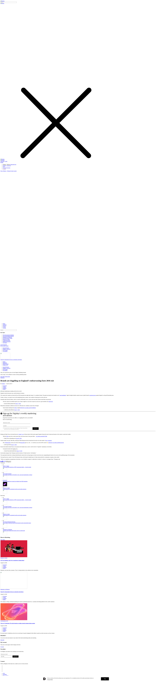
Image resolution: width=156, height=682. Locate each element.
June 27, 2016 (18, 403)
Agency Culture (6, 466)
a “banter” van (20, 434)
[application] (78, 679)
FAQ (4, 166)
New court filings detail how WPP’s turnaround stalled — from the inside (17, 467)
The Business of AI (4, 620)
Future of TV (5, 365)
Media (4, 361)
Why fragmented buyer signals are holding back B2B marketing (15, 481)
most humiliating (63, 395)
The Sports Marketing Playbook (9, 521)
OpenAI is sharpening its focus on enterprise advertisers (11, 359)
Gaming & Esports (6, 340)
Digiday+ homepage (7, 165)
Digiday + (5, 171)
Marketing (5, 362)
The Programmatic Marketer (8, 336)
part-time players (93, 395)
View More (2, 539)
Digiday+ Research (6, 349)
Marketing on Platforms (7, 337)
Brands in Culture (6, 339)
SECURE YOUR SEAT (5, 376)
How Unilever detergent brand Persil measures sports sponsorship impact (17, 522)
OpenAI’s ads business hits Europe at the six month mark (14, 530)
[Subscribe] (2, 160)
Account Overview (6, 167)
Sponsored (5, 480)
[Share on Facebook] (2, 461)
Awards (15, 171)
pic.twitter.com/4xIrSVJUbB (41, 436)
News (1, 171)
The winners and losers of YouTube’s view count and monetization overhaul (17, 474)
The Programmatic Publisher (8, 335)
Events (12, 171)
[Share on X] (3, 461)
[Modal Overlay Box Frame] (78, 422)
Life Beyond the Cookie (7, 338)
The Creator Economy (7, 473)
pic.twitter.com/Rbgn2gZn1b (58, 442)
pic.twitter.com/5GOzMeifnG (30, 407)
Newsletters (5, 351)
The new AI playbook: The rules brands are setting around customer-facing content (17, 623)
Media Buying (5, 363)
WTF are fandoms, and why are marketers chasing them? (12, 560)
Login (6, 161)
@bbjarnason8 (7, 442)
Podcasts (8, 171)
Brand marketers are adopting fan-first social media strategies (14, 489)
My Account (2, 345)
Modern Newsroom (6, 341)
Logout (4, 168)
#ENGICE (51, 401)
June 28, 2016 (19, 438)
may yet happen (49, 440)
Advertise (5, 674)
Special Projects (6, 347)
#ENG (15, 407)
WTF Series (5, 350)
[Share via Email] (5, 461)
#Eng (7, 436)
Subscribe (2, 161)
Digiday (3, 383)
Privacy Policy (6, 675)
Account (2, 646)
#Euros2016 (22, 442)
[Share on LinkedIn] (1, 461)
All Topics (5, 342)
